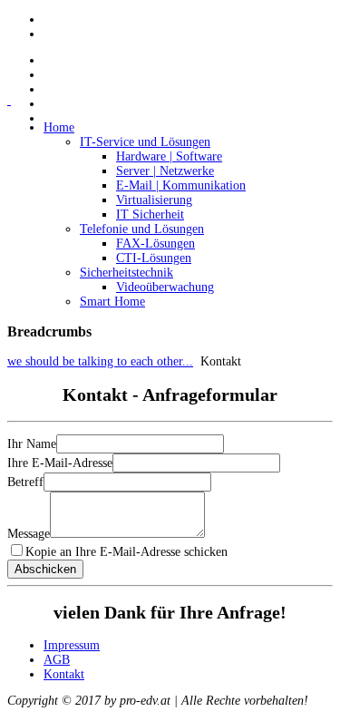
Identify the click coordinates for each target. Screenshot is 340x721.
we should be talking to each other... (100, 361)
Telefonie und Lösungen (142, 229)
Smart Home (112, 301)
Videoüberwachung (165, 287)
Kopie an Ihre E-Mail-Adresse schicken (126, 552)
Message (28, 534)
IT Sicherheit (150, 214)
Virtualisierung (154, 200)
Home (59, 127)
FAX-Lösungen (155, 243)
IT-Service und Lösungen (145, 142)
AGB (57, 660)
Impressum (72, 645)
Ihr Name (31, 444)
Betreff (25, 482)
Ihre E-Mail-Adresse (59, 463)
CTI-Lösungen (153, 258)
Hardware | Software (169, 156)
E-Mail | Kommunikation (181, 185)
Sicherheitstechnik (126, 272)
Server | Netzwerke (165, 171)
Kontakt (64, 674)
